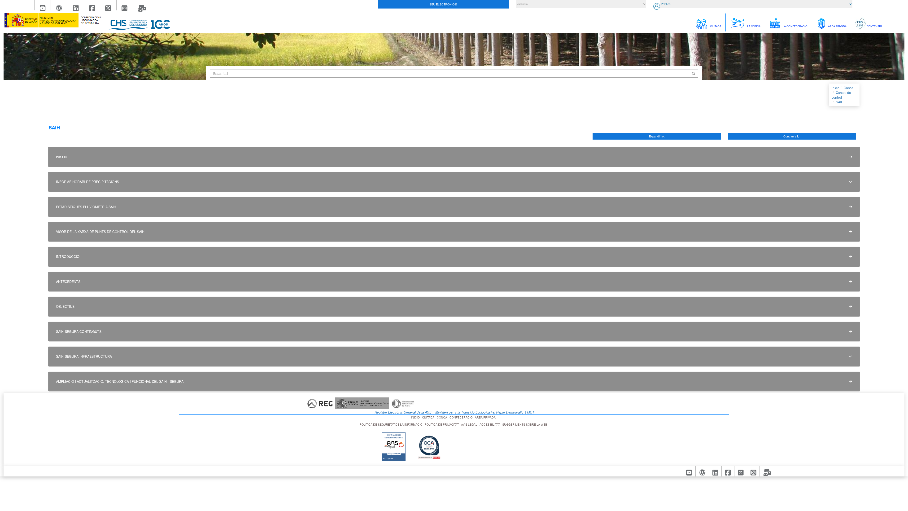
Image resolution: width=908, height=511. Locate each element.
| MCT (529, 412)
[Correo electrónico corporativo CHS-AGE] (142, 5)
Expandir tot (656, 136)
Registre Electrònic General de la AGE (403, 412)
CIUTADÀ (429, 417)
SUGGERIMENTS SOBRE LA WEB (525, 424)
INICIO (416, 417)
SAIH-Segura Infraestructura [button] (84, 356)
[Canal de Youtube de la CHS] (42, 5)
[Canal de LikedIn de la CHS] (76, 5)
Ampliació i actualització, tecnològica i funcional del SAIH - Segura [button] (119, 381)
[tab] (454, 157)
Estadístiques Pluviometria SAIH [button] (86, 206)
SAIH (839, 102)
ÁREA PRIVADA (486, 417)
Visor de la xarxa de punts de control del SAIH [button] (100, 231)
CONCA (443, 417)
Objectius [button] (65, 306)
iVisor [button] (61, 156)
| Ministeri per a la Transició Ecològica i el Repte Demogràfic (477, 412)
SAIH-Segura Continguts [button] (78, 331)
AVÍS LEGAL (470, 424)
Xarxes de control (841, 95)
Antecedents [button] (68, 281)
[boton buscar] (693, 74)
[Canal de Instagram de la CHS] (125, 5)
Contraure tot (791, 136)
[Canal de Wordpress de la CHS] (59, 5)
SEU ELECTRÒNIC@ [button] (443, 4)
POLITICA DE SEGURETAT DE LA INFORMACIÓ (392, 424)
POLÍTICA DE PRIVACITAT (442, 424)
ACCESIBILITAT (490, 424)
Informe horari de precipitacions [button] (87, 181)
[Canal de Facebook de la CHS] (92, 5)
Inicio (835, 87)
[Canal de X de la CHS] (108, 5)
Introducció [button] (67, 256)
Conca (848, 87)
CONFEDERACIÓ (462, 417)
